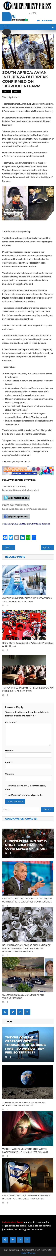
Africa (6, 91)
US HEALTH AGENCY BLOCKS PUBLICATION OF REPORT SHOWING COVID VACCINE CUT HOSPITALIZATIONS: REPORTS (26, 948)
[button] (6, 32)
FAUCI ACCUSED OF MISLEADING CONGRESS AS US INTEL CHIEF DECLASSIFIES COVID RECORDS (27, 900)
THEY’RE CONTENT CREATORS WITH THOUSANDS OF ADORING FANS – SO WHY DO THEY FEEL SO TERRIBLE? (25, 1045)
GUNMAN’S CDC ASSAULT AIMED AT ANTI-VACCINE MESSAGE (23, 996)
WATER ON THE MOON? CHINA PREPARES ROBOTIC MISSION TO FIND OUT (24, 1104)
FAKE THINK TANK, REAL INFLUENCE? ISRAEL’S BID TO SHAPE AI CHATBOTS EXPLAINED (26, 1197)
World (16, 91)
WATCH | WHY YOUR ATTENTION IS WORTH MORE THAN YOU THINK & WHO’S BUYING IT (25, 1150)
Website (9, 774)
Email (8, 762)
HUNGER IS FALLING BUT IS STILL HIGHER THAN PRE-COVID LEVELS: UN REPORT (26, 844)
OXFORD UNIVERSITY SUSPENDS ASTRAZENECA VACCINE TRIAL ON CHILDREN (27, 600)
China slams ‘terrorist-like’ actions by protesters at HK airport (27, 644)
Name (9, 750)
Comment (11, 722)
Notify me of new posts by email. (25, 795)
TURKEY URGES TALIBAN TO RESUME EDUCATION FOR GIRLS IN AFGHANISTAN (28, 689)
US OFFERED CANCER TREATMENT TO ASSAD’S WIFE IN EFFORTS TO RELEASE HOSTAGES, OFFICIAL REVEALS (10, 547)
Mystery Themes (28, 1253)
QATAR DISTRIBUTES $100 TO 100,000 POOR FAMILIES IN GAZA (48, 547)
